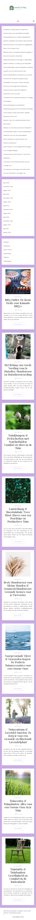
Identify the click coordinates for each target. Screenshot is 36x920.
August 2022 (7, 225)
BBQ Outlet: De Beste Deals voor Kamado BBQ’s (18, 303)
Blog (8, 911)
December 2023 (8, 209)
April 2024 (6, 205)
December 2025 (8, 186)
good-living (21, 917)
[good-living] (18, 8)
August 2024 (7, 202)
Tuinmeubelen (7, 261)
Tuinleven (6, 257)
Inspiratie (6, 242)
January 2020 (7, 232)
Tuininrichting (7, 253)
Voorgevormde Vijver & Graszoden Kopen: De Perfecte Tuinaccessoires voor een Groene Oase (18, 662)
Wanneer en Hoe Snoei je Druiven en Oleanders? (17, 128)
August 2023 (7, 213)
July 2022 (6, 228)
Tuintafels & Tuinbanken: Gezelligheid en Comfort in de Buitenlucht (18, 875)
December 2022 (8, 221)
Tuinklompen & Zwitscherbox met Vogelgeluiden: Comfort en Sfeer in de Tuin (18, 442)
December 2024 (8, 198)
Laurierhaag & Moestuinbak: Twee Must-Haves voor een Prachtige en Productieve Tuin (18, 515)
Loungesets (6, 246)
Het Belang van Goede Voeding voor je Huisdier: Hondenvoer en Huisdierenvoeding (18, 369)
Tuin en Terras (7, 249)
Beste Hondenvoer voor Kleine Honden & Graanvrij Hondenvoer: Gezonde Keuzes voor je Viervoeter (18, 589)
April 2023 (6, 217)
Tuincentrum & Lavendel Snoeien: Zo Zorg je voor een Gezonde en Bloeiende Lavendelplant (18, 736)
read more (18, 324)
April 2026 (6, 183)
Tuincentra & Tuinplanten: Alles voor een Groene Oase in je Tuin (18, 805)
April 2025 (6, 194)
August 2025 (7, 190)
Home (4, 911)
